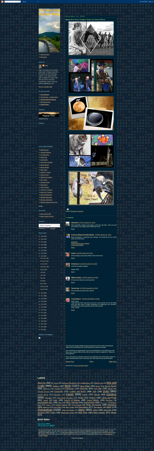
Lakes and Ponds (108, 398)
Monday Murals (44, 165)
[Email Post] (67, 209)
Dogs (106, 391)
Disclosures (43, 57)
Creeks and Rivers (78, 391)
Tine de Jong (75, 288)
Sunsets (41, 412)
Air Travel (54, 383)
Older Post (112, 361)
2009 (42, 318)
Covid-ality (58, 391)
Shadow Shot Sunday (46, 177)
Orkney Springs (61, 405)
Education (57, 395)
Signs (81, 409)
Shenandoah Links (45, 102)
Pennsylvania (76, 405)
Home (91, 361)
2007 (42, 324)
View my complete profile (45, 86)
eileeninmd (74, 222)
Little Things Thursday (46, 162)
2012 (42, 310)
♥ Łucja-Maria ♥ (76, 299)
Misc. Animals (72, 402)
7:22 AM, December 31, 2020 (90, 299)
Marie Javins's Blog (45, 214)
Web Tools (82, 412)
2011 (42, 312)
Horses (92, 398)
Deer (95, 391)
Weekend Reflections (46, 194)
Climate (110, 389)
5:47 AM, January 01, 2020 (87, 222)
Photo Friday (43, 170)
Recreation (83, 407)
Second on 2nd (44, 174)
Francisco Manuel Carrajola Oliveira (82, 235)
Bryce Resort (110, 386)
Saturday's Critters (45, 172)
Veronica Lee (75, 264)
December (43, 258)
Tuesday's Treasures (46, 189)
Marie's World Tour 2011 (47, 216)
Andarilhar (74, 242)
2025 (42, 239)
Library (45, 400)
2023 (42, 244)
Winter (113, 412)
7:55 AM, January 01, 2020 (103, 235)
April (41, 280)
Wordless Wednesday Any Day (48, 202)
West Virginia (99, 412)
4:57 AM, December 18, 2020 (89, 288)
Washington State (67, 413)
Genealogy (48, 398)
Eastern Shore (43, 395)
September (43, 266)
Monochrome (89, 402)
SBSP (108, 407)
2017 (42, 295)
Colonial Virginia (43, 392)
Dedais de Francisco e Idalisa (80, 243)
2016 (42, 298)
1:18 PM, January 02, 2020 (90, 277)
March (42, 283)
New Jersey (103, 402)
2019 (42, 256)
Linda (46, 65)
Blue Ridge (85, 386)
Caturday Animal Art (45, 152)
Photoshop (74, 211)
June (41, 275)
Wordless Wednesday (46, 199)
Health (80, 398)
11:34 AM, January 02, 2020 (88, 264)
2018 (42, 293)
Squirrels (80, 211)
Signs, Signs (43, 180)
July (41, 272)
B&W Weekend (44, 150)
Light (55, 400)
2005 (42, 329)
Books (98, 386)
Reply (73, 229)
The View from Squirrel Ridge (50, 12)
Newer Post (70, 361)
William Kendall (76, 277)
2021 (42, 250)
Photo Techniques (93, 405)
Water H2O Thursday (46, 192)
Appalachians (85, 383)
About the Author (44, 54)
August (42, 269)
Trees (52, 412)
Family (70, 394)
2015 (42, 301)
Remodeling (98, 407)
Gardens (111, 394)
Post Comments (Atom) (81, 365)
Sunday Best (43, 185)
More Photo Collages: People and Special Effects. (88, 19)
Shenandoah (45, 409)
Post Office (57, 407)
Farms (84, 394)
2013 (42, 307)
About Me (42, 383)
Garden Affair (44, 160)
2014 (42, 304)
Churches (84, 388)
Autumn (56, 386)
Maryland (109, 400)
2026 (42, 236)
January (42, 289)
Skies (95, 410)
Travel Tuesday (44, 187)
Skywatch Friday (45, 182)
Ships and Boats (68, 410)
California (46, 389)
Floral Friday (43, 157)
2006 (42, 326)
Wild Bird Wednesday (46, 197)
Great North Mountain (65, 398)
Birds (68, 385)
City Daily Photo (44, 155)
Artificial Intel (98, 383)
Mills (60, 403)
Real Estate (70, 407)
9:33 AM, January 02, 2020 (84, 253)
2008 (42, 321)
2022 (42, 247)
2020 (42, 253)
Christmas (69, 388)
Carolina (58, 389)
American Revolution (69, 383)
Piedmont (46, 407)
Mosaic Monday (44, 167)
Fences (97, 394)
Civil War (97, 388)
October (42, 264)
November (43, 261)
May (41, 278)
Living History (93, 400)
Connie (73, 253)
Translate (52, 228)
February (43, 286)
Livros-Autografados (77, 245)
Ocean (48, 405)
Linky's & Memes (72, 400)
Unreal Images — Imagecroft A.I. (49, 97)
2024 (42, 242)
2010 (42, 315)
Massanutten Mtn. (45, 402)
